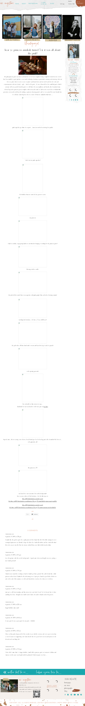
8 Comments (33, 530)
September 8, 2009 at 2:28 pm (13, 536)
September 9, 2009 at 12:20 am (13, 604)
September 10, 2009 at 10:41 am (13, 617)
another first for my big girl (22, 672)
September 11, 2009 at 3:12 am (13, 631)
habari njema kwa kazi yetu (51, 672)
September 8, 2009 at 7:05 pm (13, 570)
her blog (46, 406)
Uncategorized (32, 44)
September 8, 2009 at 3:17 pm (13, 555)
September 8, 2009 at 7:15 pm (13, 589)
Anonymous (8, 534)
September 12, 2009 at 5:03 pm (13, 649)
